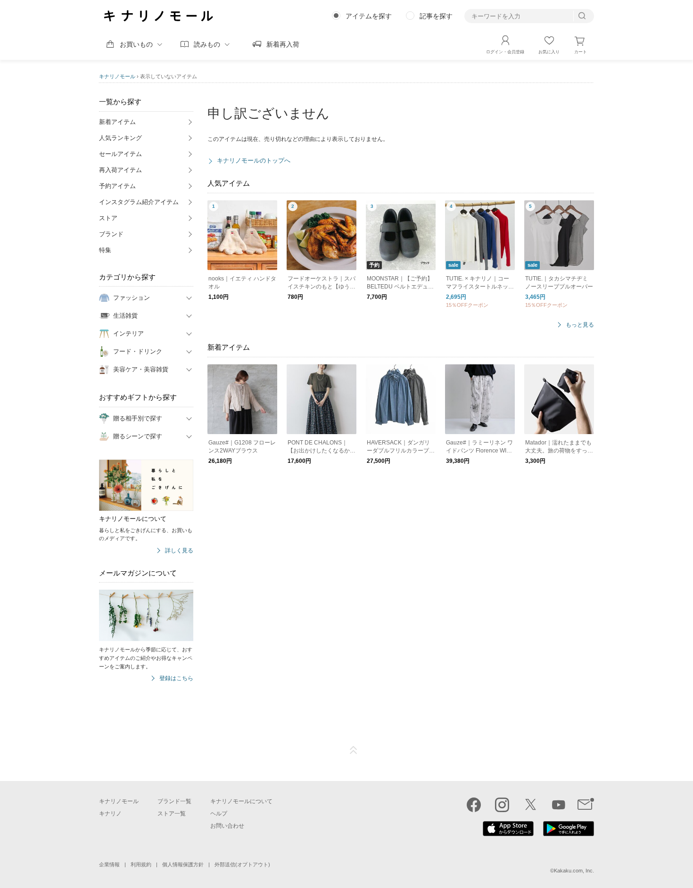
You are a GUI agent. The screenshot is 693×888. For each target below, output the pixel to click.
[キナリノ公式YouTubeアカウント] (558, 804)
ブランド (111, 234)
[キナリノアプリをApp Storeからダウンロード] (508, 834)
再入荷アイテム (120, 169)
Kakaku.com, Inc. (574, 870)
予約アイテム (117, 185)
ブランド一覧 (174, 801)
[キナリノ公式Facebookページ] (473, 804)
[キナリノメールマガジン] (586, 804)
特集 (105, 250)
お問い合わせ (227, 825)
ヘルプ (218, 813)
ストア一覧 (171, 813)
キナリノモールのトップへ (253, 160)
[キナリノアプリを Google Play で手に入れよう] (568, 834)
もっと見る (580, 325)
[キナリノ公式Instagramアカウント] (502, 804)
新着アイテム (117, 121)
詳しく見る (179, 551)
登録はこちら (176, 678)
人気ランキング (120, 137)
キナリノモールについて (241, 801)
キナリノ (110, 813)
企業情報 (109, 864)
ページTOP (353, 750)
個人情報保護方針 (183, 864)
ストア (108, 218)
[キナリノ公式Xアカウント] (530, 804)
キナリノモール (117, 76)
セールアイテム (120, 153)
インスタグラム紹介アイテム (139, 202)
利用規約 (141, 864)
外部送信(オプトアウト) (242, 864)
